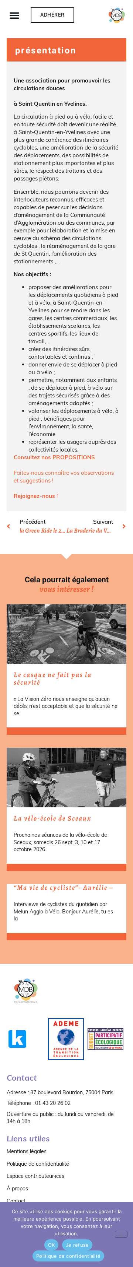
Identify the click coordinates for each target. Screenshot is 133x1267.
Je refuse (77, 1245)
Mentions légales (27, 1151)
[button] (14, 15)
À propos (17, 1188)
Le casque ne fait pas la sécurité (53, 678)
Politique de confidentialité (38, 1164)
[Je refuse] (121, 1234)
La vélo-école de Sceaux (52, 818)
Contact (16, 1201)
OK (51, 1245)
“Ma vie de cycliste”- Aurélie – (63, 887)
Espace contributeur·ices (35, 1176)
